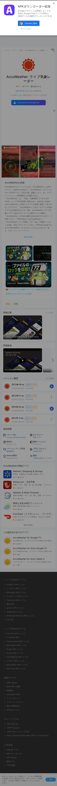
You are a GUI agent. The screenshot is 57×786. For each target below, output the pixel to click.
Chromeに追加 (31, 23)
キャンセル (26, 28)
